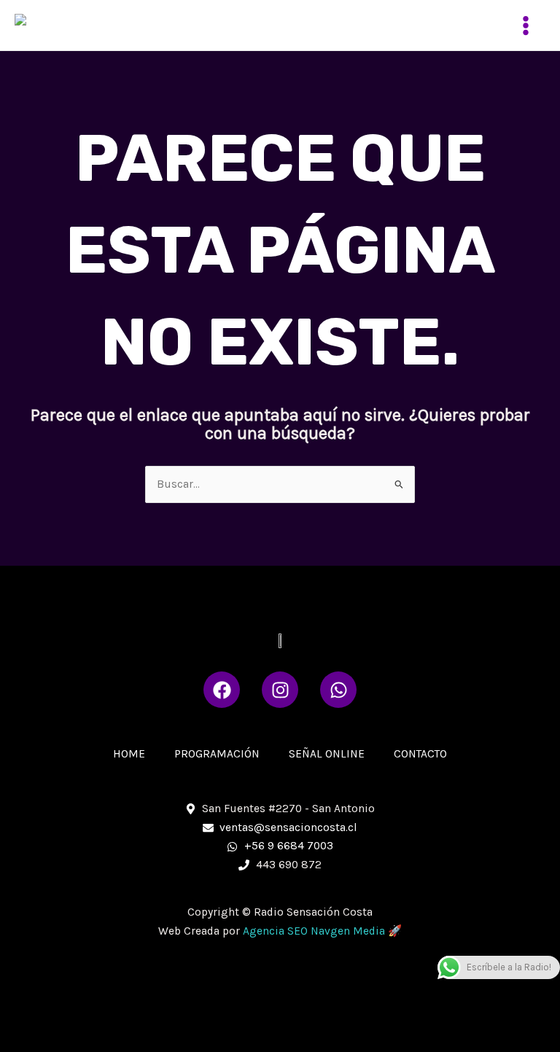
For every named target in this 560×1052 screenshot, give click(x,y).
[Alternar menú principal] (526, 25)
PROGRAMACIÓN (217, 753)
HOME (129, 753)
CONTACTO (420, 753)
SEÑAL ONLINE (327, 753)
